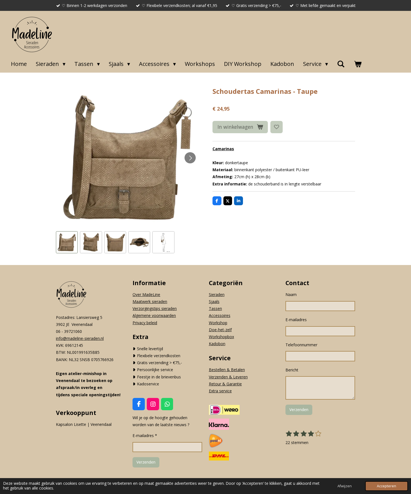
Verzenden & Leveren (228, 377)
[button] (67, 242)
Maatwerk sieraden (150, 301)
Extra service (220, 390)
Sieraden (217, 294)
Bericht (291, 370)
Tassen (215, 308)
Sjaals (214, 301)
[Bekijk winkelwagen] (358, 64)
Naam (291, 294)
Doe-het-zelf (220, 329)
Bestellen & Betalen (227, 369)
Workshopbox (221, 336)
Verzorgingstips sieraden (155, 308)
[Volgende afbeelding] (190, 157)
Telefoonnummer (301, 344)
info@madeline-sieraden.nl (80, 338)
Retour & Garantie (225, 383)
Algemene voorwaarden (154, 315)
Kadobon (217, 343)
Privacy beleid (145, 322)
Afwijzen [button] (344, 486)
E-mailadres (296, 319)
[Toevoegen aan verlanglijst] (276, 127)
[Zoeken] (341, 64)
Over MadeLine (146, 294)
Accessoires (219, 315)
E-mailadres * (145, 435)
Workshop (218, 322)
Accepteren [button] (386, 486)
